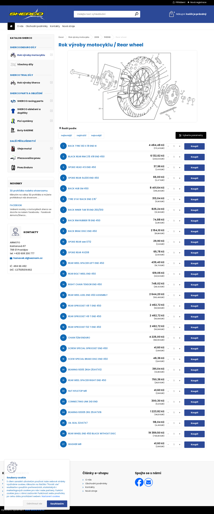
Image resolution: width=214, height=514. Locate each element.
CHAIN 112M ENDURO (79, 337)
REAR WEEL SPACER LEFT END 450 (86, 263)
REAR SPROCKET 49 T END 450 (84, 316)
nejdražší (81, 135)
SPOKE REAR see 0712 (79, 241)
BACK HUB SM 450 (78, 188)
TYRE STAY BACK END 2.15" (82, 199)
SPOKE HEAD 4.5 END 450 (82, 167)
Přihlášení (180, 2)
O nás (20, 26)
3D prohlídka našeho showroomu (29, 190)
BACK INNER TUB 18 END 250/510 (85, 209)
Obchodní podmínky (37, 26)
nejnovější (96, 135)
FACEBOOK (16, 205)
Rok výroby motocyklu (79, 37)
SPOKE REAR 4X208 (78, 252)
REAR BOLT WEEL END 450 (82, 273)
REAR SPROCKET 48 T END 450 (84, 305)
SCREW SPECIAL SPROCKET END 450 (88, 348)
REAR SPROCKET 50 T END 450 (84, 327)
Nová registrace (198, 2)
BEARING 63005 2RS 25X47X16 (84, 412)
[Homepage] (11, 26)
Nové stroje (68, 26)
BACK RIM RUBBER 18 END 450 (84, 220)
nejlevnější (66, 135)
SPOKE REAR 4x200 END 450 (83, 177)
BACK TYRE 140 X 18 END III (82, 145)
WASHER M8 (74, 444)
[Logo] (28, 14)
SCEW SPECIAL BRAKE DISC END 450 (88, 358)
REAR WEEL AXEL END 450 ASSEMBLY (87, 295)
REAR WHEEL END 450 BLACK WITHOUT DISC (92, 433)
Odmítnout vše (34, 503)
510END (107, 37)
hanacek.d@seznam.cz (28, 258)
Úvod (61, 37)
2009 (96, 37)
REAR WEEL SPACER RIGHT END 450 (87, 380)
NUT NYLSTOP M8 (77, 390)
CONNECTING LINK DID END (83, 401)
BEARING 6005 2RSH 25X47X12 (85, 369)
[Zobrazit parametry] (191, 135)
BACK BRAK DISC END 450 (82, 231)
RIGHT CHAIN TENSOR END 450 (85, 284)
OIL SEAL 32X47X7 (78, 422)
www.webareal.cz (34, 509)
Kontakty (55, 26)
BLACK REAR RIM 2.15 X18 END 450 (86, 156)
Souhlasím (57, 503)
